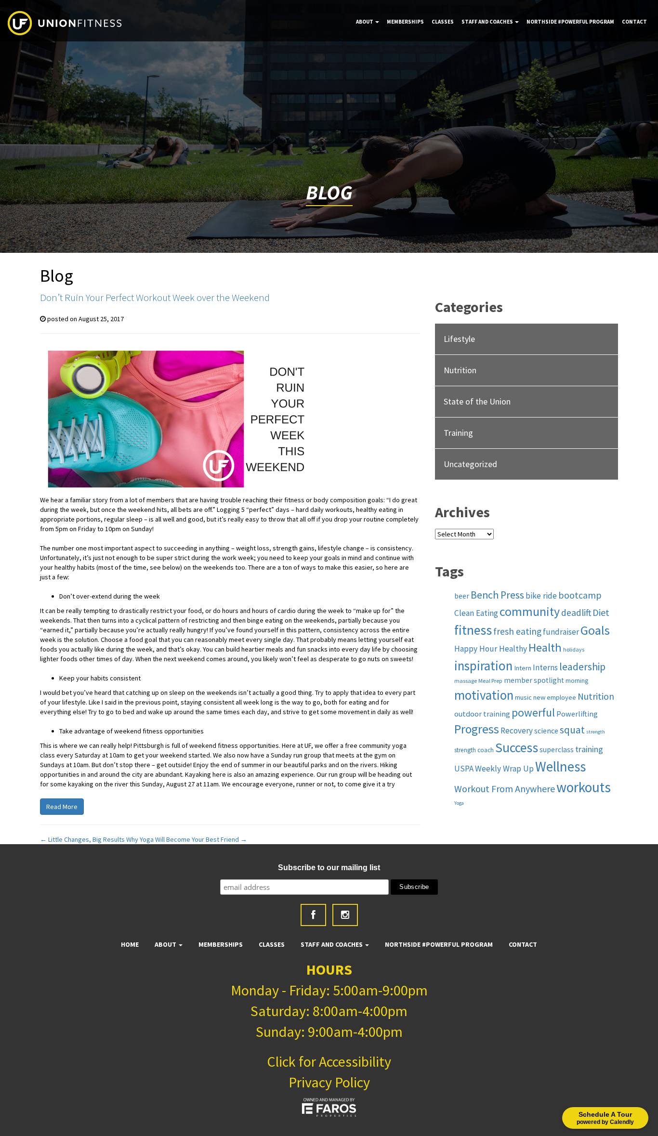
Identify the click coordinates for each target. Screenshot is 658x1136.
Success (516, 747)
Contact (634, 21)
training (589, 749)
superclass (557, 749)
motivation (483, 695)
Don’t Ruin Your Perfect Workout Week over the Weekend (155, 297)
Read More (62, 806)
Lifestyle (459, 338)
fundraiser (561, 632)
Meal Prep (490, 680)
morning (577, 681)
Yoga (459, 803)
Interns (545, 667)
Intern (522, 668)
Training (458, 432)
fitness (473, 630)
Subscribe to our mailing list (329, 867)
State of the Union (477, 401)
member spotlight (534, 680)
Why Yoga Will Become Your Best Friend (186, 839)
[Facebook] (313, 915)
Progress (476, 729)
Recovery (516, 730)
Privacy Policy (329, 1082)
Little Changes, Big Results (82, 839)
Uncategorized (470, 464)
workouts (583, 787)
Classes (443, 21)
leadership (582, 666)
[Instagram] (345, 915)
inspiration (483, 665)
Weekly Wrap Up (504, 768)
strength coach (474, 750)
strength (595, 732)
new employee (554, 697)
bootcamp (580, 595)
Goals (595, 630)
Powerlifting (577, 713)
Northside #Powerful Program (570, 21)
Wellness (560, 766)
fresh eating (517, 631)
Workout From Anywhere (504, 789)
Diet (600, 612)
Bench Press (497, 594)
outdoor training (482, 713)
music (523, 697)
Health (545, 647)
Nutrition (460, 370)
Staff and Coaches (487, 21)
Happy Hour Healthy (490, 648)
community (530, 611)
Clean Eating (476, 613)
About (365, 21)
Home (130, 944)
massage (465, 680)
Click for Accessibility (329, 1061)
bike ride (541, 595)
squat (572, 729)
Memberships (405, 21)
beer (461, 596)
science (546, 730)
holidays (573, 649)
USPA (464, 768)
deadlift (576, 612)
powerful (533, 712)
